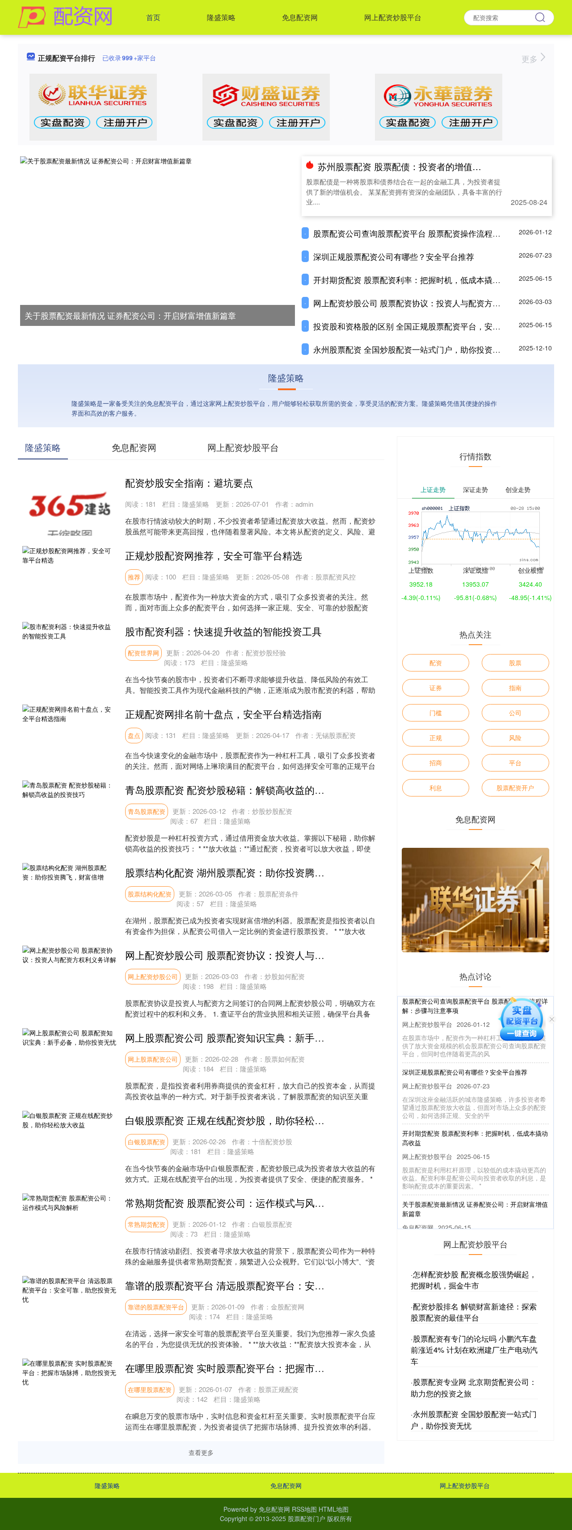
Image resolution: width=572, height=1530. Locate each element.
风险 (515, 737)
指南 (515, 687)
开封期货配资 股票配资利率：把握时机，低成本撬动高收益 (419, 279)
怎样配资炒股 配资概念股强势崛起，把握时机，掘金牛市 (474, 1279)
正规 (435, 737)
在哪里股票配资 (150, 1389)
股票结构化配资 (150, 893)
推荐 (134, 576)
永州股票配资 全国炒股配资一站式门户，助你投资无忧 (411, 349)
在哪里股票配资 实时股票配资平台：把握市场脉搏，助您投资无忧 (269, 1368)
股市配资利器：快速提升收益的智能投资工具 (223, 631)
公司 (515, 712)
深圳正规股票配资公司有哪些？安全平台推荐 (393, 256)
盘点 (134, 735)
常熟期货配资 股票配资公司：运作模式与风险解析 (234, 1202)
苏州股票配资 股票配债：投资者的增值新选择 (408, 166)
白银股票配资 (146, 1141)
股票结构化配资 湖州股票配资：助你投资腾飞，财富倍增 (249, 872)
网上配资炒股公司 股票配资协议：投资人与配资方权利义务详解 (427, 303)
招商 (435, 762)
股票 (515, 662)
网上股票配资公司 (153, 1059)
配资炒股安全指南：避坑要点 (189, 482)
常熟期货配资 (146, 1224)
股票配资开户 (515, 787)
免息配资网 (300, 17)
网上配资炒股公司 (153, 976)
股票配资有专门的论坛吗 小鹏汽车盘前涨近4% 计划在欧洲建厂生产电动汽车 (474, 1350)
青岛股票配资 (146, 811)
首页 (153, 17)
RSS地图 (304, 1509)
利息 (435, 787)
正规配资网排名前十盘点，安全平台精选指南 (223, 714)
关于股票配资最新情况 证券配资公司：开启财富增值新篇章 (130, 315)
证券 (435, 687)
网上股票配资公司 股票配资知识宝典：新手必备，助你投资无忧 (264, 1037)
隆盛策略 (221, 17)
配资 (435, 662)
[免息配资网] (65, 16)
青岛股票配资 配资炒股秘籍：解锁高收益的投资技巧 (239, 789)
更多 (531, 58)
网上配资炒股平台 (392, 17)
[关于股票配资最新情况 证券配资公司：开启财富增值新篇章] (157, 240)
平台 (515, 762)
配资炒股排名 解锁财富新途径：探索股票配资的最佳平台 (474, 1312)
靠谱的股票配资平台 (156, 1306)
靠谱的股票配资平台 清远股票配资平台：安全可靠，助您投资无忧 (269, 1285)
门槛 (435, 712)
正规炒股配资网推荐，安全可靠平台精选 (213, 555)
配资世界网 (143, 652)
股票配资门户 (306, 1518)
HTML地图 (334, 1509)
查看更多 (201, 1452)
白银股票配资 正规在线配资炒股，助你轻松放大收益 (239, 1120)
